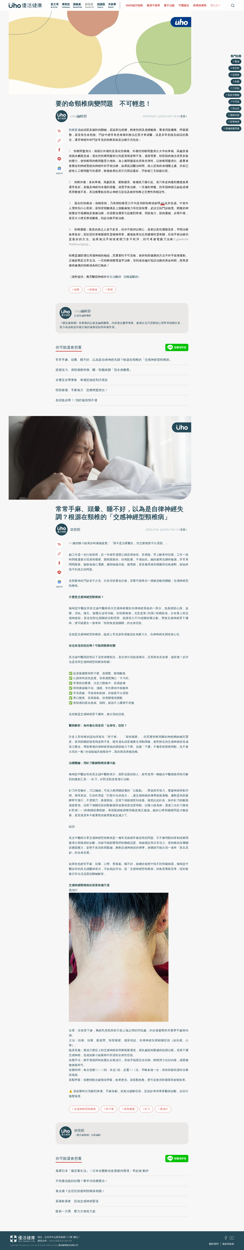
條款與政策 (228, 1244)
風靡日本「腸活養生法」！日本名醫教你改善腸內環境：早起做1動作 (102, 1170)
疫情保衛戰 (197, 5)
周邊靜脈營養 (232, 128)
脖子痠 (110, 1109)
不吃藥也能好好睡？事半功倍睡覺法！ (82, 1181)
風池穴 (164, 1109)
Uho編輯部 (78, 116)
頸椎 (77, 290)
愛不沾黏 (167, 5)
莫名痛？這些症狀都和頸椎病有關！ (80, 1191)
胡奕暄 (75, 529)
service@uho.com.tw (60, 1241)
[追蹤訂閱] (59, 168)
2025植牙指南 (132, 5)
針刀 (147, 1109)
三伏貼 (235, 88)
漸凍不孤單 (151, 5)
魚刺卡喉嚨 (233, 95)
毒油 (237, 61)
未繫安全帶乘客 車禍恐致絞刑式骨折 (82, 380)
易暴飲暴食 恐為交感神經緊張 (77, 1201)
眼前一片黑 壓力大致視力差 (76, 1211)
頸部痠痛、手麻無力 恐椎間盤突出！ (82, 390)
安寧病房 (234, 122)
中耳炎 (235, 101)
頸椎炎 (93, 290)
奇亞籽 (235, 68)
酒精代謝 (234, 115)
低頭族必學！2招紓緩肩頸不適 (76, 400)
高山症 (235, 108)
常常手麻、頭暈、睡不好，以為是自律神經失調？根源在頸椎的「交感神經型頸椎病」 (114, 359)
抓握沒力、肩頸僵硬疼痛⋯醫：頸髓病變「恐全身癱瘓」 (94, 370)
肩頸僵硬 (129, 1109)
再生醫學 (213, 5)
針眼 (237, 81)
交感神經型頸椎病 (85, 1109)
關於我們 (213, 1244)
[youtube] (232, 1239)
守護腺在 (181, 5)
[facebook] (226, 1239)
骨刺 (110, 290)
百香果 (235, 75)
